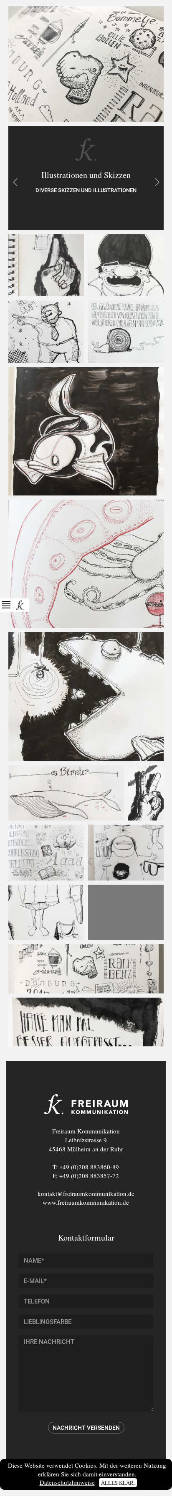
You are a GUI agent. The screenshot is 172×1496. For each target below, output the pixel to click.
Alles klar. (118, 1482)
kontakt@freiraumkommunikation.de (86, 1193)
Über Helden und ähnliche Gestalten (156, 182)
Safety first (15, 182)
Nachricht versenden (86, 1427)
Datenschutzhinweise (67, 1482)
